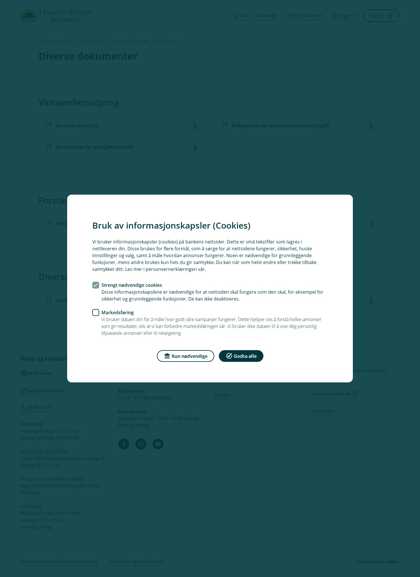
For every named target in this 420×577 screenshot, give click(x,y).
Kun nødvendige (189, 356)
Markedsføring (117, 312)
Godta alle (245, 356)
